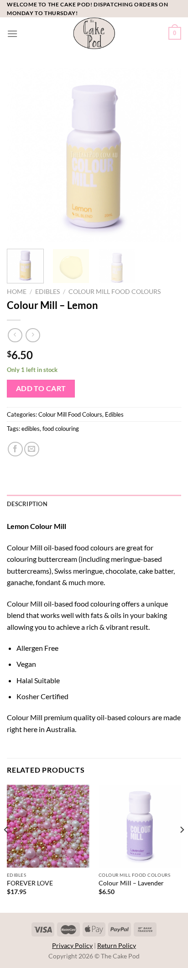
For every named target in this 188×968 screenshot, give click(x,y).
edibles (30, 428)
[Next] (166, 154)
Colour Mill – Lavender (131, 883)
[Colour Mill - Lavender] (140, 826)
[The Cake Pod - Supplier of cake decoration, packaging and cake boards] (94, 33)
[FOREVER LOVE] (48, 826)
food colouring (60, 428)
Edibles (47, 291)
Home (16, 291)
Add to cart (41, 388)
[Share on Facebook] (15, 449)
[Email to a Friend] (31, 449)
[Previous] (22, 154)
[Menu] (12, 33)
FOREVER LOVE (30, 883)
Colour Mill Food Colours (114, 291)
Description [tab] (27, 504)
